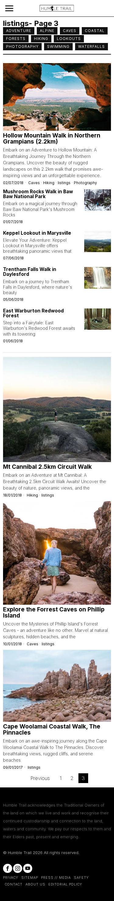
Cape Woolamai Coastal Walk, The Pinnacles (51, 730)
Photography (22, 46)
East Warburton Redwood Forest (33, 313)
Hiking (41, 38)
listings (64, 182)
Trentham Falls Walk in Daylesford (29, 272)
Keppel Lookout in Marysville (37, 233)
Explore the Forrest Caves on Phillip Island (54, 613)
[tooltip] (7, 868)
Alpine (47, 30)
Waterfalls (91, 46)
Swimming (58, 46)
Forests (16, 38)
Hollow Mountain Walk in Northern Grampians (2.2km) (51, 139)
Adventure (18, 30)
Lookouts (69, 38)
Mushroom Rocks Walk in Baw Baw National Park (38, 194)
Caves (69, 30)
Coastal (95, 30)
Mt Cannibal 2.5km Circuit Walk (47, 467)
